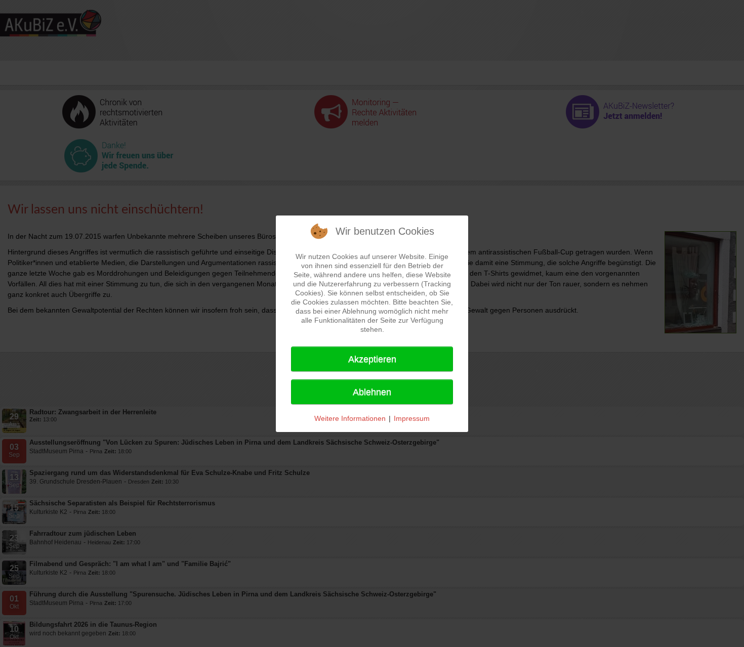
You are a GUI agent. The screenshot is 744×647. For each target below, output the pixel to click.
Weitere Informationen (350, 418)
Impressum (412, 418)
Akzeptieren (372, 359)
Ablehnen (372, 392)
